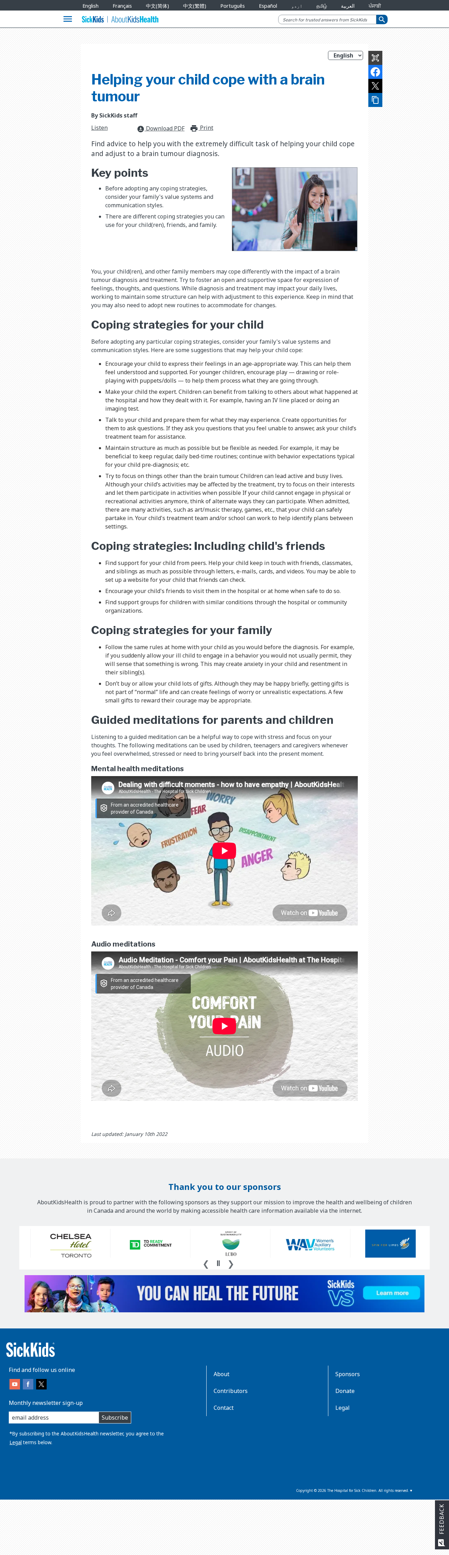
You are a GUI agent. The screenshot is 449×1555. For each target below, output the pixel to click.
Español (268, 5)
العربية (348, 5)
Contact (224, 1408)
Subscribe (115, 1417)
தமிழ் (321, 5)
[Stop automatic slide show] (218, 1263)
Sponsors (347, 1374)
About (221, 1374)
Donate (345, 1391)
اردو (296, 5)
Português (232, 5)
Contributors (231, 1391)
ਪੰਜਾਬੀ (375, 5)
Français (122, 5)
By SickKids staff (114, 115)
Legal (15, 1442)
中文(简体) (157, 5)
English (90, 5)
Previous (206, 1262)
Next (231, 1262)
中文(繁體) (194, 5)
